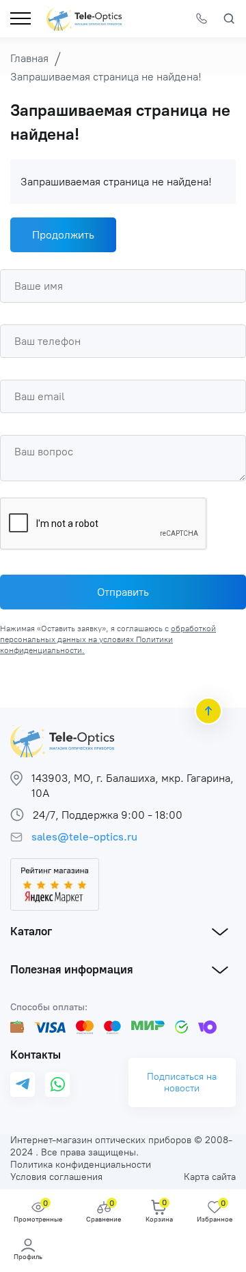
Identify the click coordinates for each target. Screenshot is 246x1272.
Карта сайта (210, 1177)
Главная (29, 58)
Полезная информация (71, 969)
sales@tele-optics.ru (84, 836)
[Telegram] (22, 1084)
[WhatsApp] (58, 1084)
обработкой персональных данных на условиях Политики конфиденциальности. (108, 639)
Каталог (31, 931)
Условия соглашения (56, 1177)
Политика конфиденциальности (80, 1164)
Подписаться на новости (182, 1082)
